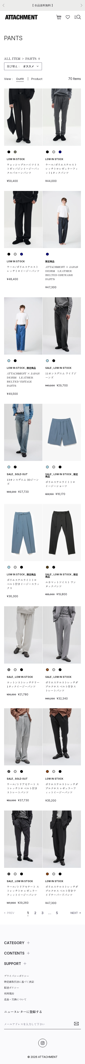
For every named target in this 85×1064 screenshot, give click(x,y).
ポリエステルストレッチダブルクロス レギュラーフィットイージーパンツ (61, 788)
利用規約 (9, 993)
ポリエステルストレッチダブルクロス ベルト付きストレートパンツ (61, 686)
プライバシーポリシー (16, 976)
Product (36, 79)
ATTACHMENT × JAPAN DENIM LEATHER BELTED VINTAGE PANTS (23, 379)
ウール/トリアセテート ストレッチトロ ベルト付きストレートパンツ (23, 788)
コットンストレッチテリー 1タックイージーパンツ (23, 684)
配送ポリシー (11, 987)
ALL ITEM (12, 58)
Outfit (20, 79)
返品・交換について (15, 999)
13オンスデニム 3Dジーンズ (23, 482)
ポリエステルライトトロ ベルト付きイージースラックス (23, 584)
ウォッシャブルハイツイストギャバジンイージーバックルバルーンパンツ (23, 168)
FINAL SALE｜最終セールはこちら (42, 5)
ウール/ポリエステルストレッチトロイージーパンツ (23, 269)
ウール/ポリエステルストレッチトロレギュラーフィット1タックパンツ (61, 168)
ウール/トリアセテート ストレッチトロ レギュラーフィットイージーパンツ (23, 891)
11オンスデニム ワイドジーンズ (60, 375)
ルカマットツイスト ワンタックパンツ (60, 584)
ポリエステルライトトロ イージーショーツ (60, 484)
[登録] (76, 1023)
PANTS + (33, 58)
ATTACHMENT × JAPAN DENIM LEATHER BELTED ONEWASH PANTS (61, 273)
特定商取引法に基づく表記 (19, 981)
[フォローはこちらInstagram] (42, 1043)
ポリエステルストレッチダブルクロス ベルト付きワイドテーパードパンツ (61, 891)
